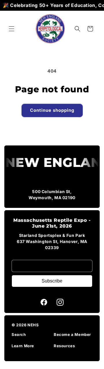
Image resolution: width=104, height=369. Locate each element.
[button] (11, 28)
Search (19, 334)
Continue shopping (52, 110)
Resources (64, 345)
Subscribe (52, 280)
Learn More (23, 345)
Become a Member (72, 334)
